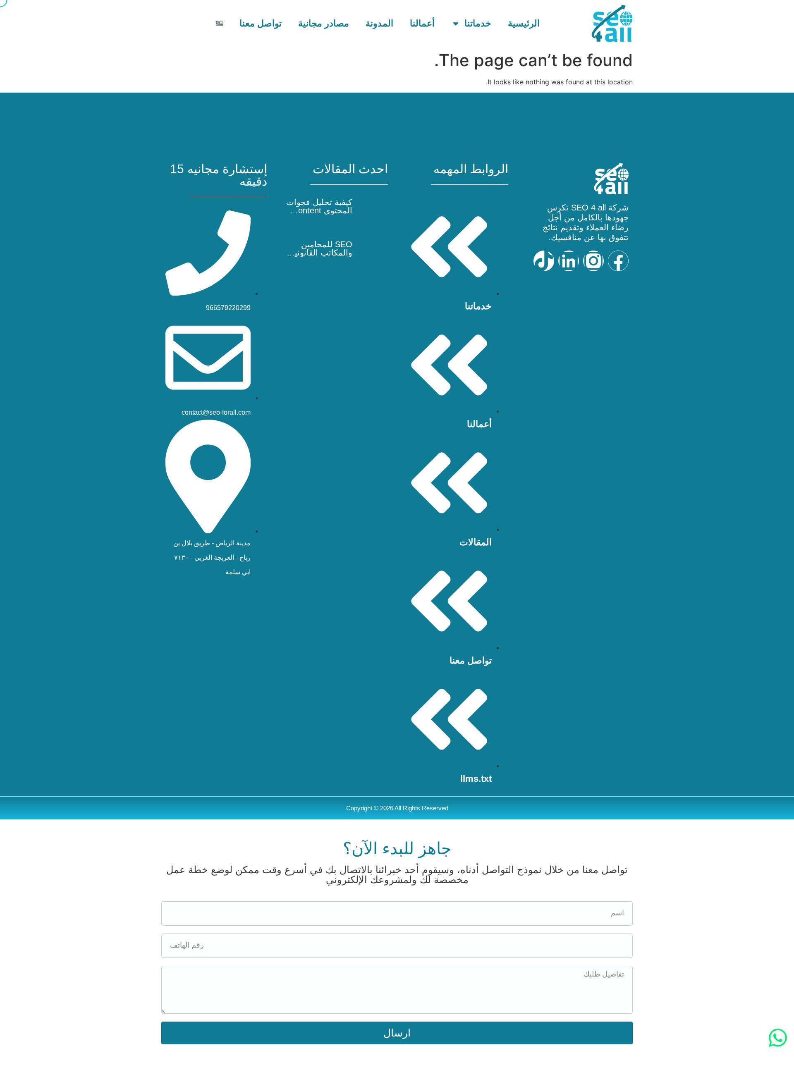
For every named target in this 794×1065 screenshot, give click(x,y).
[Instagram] (593, 261)
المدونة (379, 23)
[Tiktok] (543, 261)
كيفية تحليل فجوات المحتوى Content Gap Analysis (319, 210)
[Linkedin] (568, 261)
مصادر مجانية (323, 23)
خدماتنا (477, 23)
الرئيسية (524, 23)
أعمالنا (422, 23)
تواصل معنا (260, 23)
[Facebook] (618, 261)
